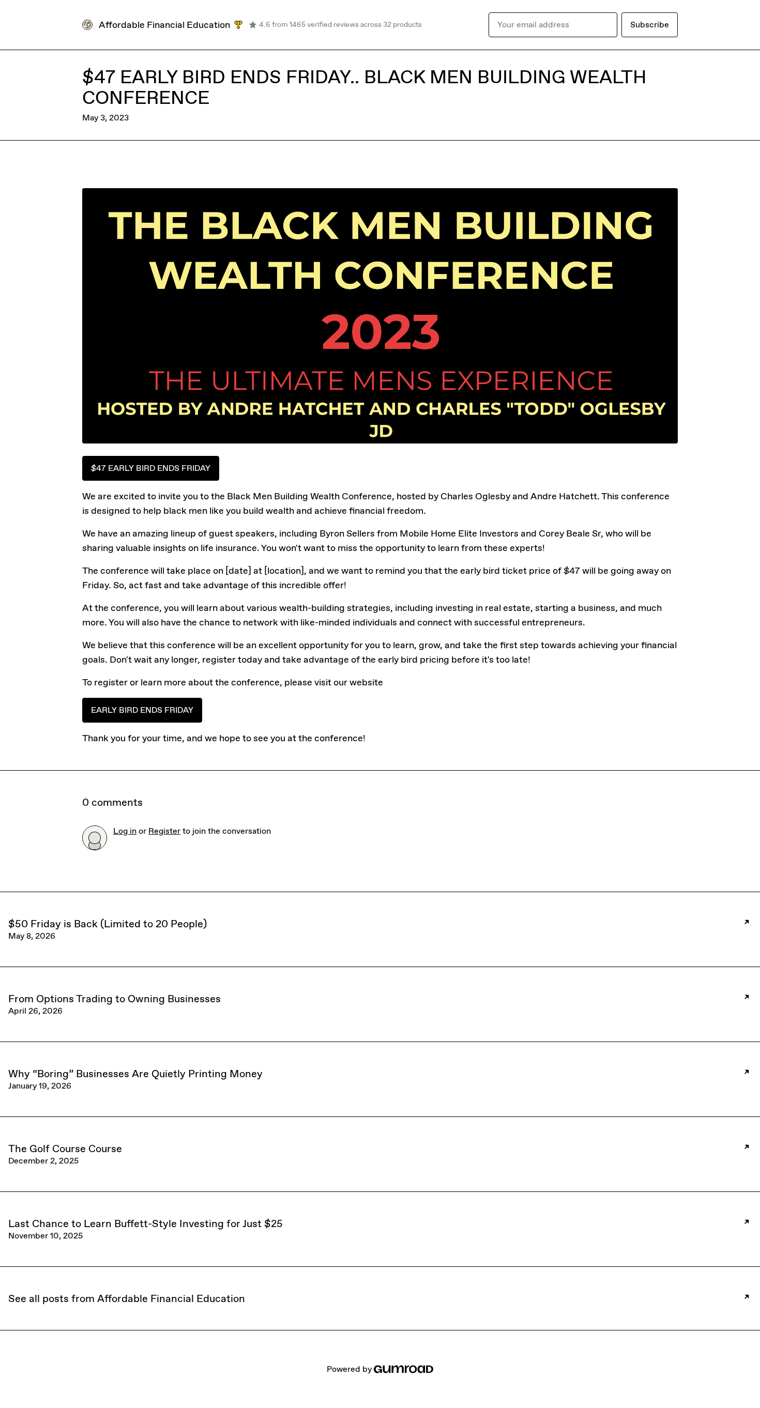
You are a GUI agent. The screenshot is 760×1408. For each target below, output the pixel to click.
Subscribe (649, 24)
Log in (124, 831)
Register (164, 831)
